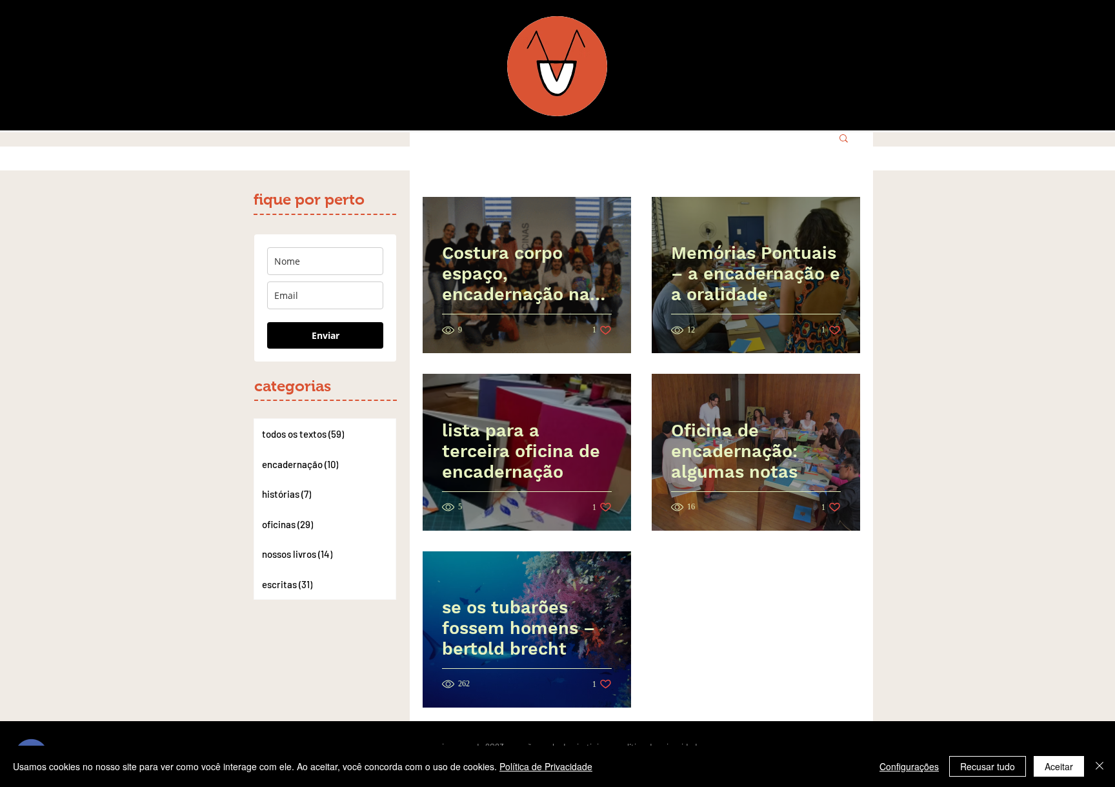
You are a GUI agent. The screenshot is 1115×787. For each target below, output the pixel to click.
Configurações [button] (909, 766)
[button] (844, 139)
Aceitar (1059, 766)
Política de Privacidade (545, 766)
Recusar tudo (987, 766)
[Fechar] (1099, 766)
